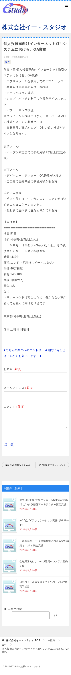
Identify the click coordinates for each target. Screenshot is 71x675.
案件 (7, 62)
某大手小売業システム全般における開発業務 (20, 465)
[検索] (55, 615)
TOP (23, 640)
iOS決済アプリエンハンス (52, 465)
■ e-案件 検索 (12, 609)
